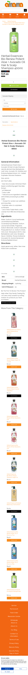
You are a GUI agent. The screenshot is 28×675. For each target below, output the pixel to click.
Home (3, 21)
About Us (14, 626)
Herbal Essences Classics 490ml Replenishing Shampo (14, 331)
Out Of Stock (14, 338)
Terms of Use (14, 639)
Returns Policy (14, 647)
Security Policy (14, 651)
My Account (14, 609)
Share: (3, 71)
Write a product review (9, 302)
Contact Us (14, 633)
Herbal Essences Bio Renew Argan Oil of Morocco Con (12, 533)
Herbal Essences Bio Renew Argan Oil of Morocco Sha (12, 562)
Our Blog (14, 630)
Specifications (14, 122)
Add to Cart (15, 85)
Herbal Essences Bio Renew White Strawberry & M (13, 418)
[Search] (25, 10)
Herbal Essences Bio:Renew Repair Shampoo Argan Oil (12, 475)
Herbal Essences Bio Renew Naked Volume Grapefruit (13, 389)
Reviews (4, 125)
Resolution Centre (14, 616)
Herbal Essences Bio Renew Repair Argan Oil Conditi (13, 360)
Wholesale (14, 620)
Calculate (14, 109)
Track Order (14, 612)
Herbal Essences (11, 21)
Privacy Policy (14, 643)
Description (5, 122)
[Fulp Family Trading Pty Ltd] (14, 3)
